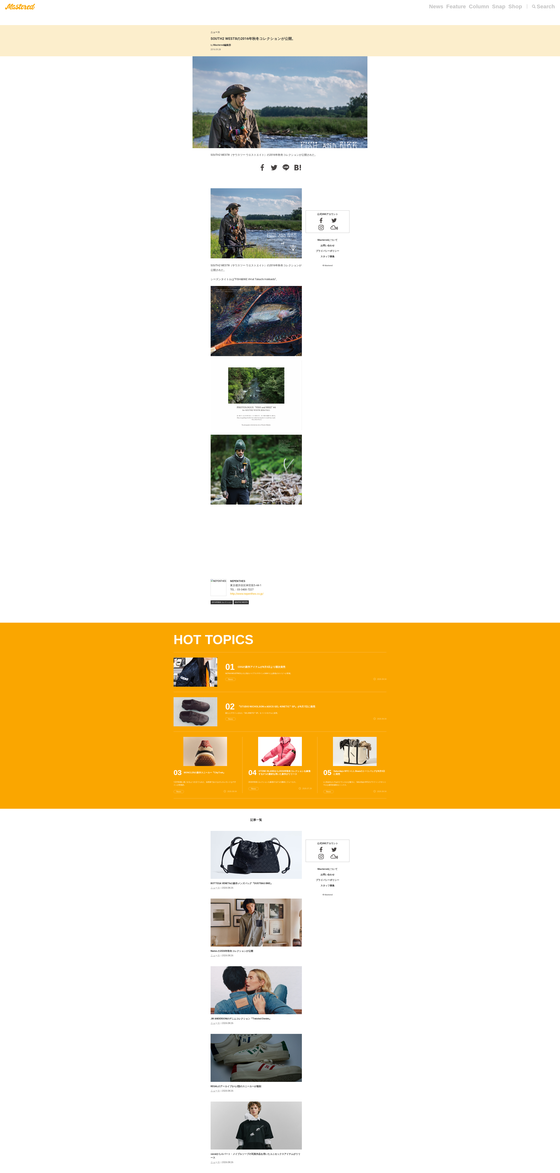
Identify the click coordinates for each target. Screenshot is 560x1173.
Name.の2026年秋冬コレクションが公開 (232, 951)
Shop (515, 6)
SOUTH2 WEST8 (241, 602)
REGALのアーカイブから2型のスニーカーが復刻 (236, 1086)
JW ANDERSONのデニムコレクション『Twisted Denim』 (241, 1018)
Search (546, 6)
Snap (498, 6)
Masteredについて (327, 240)
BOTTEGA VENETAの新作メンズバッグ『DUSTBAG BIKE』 (242, 883)
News (436, 6)
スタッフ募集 (328, 256)
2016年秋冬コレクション (222, 602)
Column (479, 6)
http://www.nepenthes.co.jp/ (247, 593)
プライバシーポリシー (327, 251)
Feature (456, 6)
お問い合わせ (328, 245)
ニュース (215, 32)
